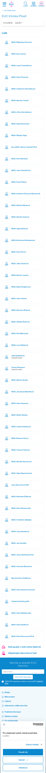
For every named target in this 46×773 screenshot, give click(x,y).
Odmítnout (23, 768)
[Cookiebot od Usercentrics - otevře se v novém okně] (33, 724)
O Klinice (8, 23)
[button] (25, 4)
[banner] (11, 4)
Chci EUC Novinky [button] (23, 677)
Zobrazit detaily (32, 745)
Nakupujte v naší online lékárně (24, 646)
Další (18, 23)
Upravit (22, 760)
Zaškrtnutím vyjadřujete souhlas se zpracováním (24, 682)
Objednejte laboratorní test (22, 653)
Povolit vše (23, 752)
